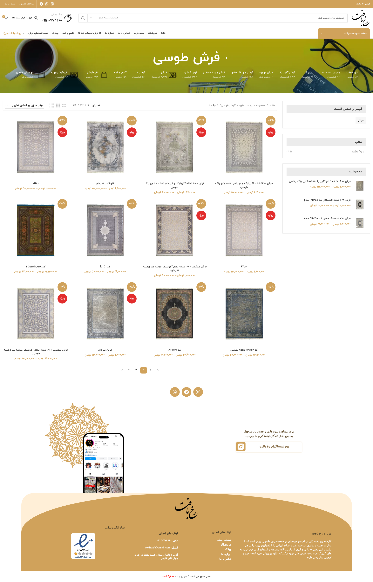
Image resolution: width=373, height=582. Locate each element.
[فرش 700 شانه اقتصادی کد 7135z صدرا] (360, 223)
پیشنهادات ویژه (12, 33)
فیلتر (360, 120)
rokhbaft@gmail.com (158, 547)
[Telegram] (186, 392)
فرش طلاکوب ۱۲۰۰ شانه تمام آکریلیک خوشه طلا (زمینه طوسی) (36, 352)
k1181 (36, 183)
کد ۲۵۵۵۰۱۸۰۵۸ (35, 267)
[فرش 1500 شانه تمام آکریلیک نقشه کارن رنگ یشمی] (360, 186)
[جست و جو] (82, 18)
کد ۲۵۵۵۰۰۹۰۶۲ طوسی (244, 350)
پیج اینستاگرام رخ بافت (274, 446)
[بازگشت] (225, 58)
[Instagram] (198, 392)
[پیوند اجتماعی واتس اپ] (47, 4)
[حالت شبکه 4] (52, 105)
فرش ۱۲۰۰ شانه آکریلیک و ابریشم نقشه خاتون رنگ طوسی (174, 185)
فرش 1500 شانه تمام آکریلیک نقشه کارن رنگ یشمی (320, 181)
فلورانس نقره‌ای (105, 183)
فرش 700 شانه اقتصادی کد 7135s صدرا (327, 200)
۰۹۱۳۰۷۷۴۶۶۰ (164, 540)
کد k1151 (105, 267)
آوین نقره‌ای (105, 350)
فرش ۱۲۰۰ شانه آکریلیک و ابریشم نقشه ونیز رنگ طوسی (244, 185)
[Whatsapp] (175, 392)
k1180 (244, 267)
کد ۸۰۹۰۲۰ (174, 350)
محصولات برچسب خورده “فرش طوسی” (242, 105)
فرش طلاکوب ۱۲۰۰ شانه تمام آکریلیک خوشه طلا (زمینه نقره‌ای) (175, 268)
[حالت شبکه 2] (64, 105)
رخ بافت (357, 152)
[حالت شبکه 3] (58, 105)
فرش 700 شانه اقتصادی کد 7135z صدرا (327, 219)
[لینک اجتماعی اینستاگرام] (52, 4)
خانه (272, 105)
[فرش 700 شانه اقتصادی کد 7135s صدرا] (360, 204)
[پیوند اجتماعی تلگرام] (41, 4)
